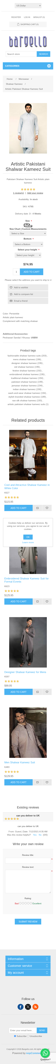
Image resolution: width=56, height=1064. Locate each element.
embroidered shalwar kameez (24, 374)
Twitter (28, 1007)
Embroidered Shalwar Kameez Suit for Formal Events (26, 580)
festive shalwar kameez (24, 370)
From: (11, 831)
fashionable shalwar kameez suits (24, 355)
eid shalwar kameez (24, 367)
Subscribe (21, 1036)
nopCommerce (35, 1053)
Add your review (35, 193)
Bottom (28, 238)
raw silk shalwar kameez (24, 400)
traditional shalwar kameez (24, 378)
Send (42, 1030)
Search (43, 54)
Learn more (28, 542)
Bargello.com (23, 1061)
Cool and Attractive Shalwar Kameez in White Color (27, 486)
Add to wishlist (21, 287)
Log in (27, 17)
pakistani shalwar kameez (24, 382)
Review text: (28, 867)
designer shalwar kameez (24, 363)
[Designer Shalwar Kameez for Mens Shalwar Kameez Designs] (28, 642)
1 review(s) (18, 193)
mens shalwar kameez (24, 359)
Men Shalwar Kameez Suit (19, 762)
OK (28, 537)
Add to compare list (23, 294)
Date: (25, 831)
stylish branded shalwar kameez (24, 397)
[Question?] (45, 1053)
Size (27, 221)
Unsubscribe (36, 1036)
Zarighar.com (39, 1061)
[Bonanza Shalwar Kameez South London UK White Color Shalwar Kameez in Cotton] (28, 455)
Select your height (28, 249)
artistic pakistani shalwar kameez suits (26, 404)
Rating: (28, 898)
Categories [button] (12, 66)
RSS (35, 1007)
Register (16, 17)
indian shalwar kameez (24, 389)
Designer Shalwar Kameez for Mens (25, 672)
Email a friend (21, 301)
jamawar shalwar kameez (24, 385)
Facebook (20, 1007)
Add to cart (32, 271)
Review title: (28, 855)
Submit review (28, 921)
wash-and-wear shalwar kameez (24, 393)
